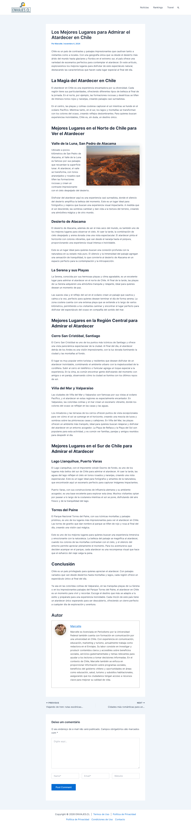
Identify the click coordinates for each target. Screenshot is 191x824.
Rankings (158, 7)
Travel (170, 7)
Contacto (120, 819)
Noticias (144, 7)
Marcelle (75, 626)
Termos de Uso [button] (101, 814)
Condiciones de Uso (102, 819)
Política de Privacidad (124, 814)
